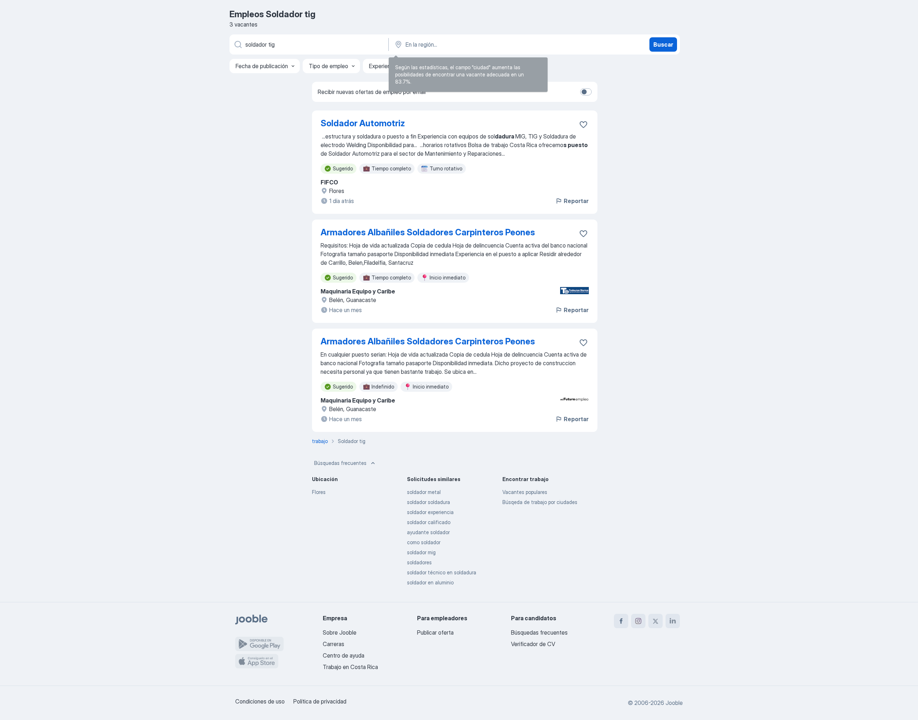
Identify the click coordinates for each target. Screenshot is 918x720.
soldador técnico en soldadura (441, 572)
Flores (319, 492)
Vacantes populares (524, 492)
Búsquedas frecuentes (340, 463)
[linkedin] (673, 621)
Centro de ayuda (343, 655)
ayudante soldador (428, 532)
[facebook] (621, 621)
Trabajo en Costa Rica (350, 666)
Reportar (576, 200)
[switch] (586, 91)
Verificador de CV (533, 644)
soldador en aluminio (430, 582)
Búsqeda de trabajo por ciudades (539, 502)
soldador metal (424, 492)
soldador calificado (428, 522)
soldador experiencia (430, 512)
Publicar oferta (435, 632)
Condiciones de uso (260, 701)
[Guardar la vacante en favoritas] (583, 124)
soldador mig (421, 552)
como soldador (423, 542)
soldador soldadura (428, 502)
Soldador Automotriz (363, 123)
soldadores (419, 562)
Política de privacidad (319, 701)
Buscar (663, 44)
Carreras (333, 644)
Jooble (674, 702)
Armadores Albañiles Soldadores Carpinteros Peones (428, 232)
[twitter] (655, 621)
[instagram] (638, 621)
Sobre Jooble (339, 632)
